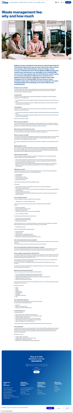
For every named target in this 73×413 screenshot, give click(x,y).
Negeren (58, 408)
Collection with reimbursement (25, 389)
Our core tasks (40, 392)
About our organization (58, 383)
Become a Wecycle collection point (26, 387)
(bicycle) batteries (24, 116)
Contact (55, 391)
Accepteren (50, 408)
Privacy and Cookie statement (7, 411)
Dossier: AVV (39, 390)
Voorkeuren (67, 408)
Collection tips (23, 392)
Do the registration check (7, 387)
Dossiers (56, 386)
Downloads (56, 388)
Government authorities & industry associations (41, 384)
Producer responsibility (7, 389)
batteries (17, 116)
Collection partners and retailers (24, 384)
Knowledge (38, 2)
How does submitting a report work (9, 390)
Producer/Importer (37, 369)
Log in (68, 2)
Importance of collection (24, 390)
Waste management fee (7, 392)
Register (36, 371)
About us (43, 2)
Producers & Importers (14, 2)
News (34, 2)
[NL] (62, 2)
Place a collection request (25, 393)
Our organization (57, 389)
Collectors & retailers (23, 2)
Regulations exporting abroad (8, 395)
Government (30, 2)
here (42, 100)
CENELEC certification (7, 393)
